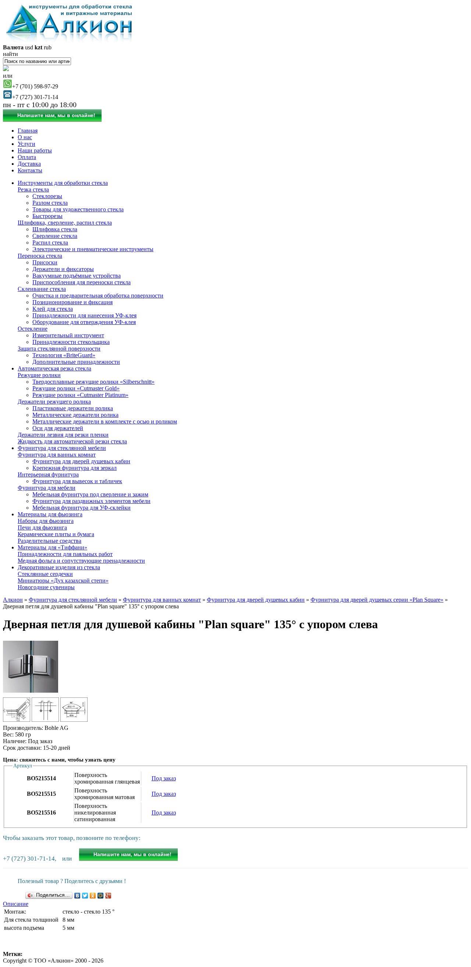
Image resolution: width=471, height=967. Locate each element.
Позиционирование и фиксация (72, 302)
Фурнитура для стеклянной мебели (62, 448)
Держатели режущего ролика (54, 401)
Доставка (29, 164)
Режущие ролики (39, 375)
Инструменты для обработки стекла (63, 183)
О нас (25, 137)
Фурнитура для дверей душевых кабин (81, 461)
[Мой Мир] (101, 895)
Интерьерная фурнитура (48, 474)
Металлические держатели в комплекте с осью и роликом (104, 421)
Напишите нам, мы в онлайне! (56, 115)
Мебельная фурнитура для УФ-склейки (81, 507)
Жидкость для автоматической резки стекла (72, 441)
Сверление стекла (54, 236)
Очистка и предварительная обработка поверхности (97, 295)
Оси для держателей (57, 428)
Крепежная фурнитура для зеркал (74, 468)
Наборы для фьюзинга (46, 521)
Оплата (27, 157)
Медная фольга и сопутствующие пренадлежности (81, 561)
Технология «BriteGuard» (63, 355)
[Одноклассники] (93, 895)
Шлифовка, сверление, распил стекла (65, 222)
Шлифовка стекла (54, 229)
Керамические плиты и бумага (56, 534)
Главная (28, 130)
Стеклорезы (47, 196)
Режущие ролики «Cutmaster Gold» (76, 388)
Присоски (44, 262)
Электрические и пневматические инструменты (92, 249)
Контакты (30, 170)
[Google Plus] (108, 895)
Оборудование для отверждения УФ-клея (84, 322)
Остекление (32, 329)
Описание (15, 904)
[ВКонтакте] (77, 895)
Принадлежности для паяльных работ (65, 554)
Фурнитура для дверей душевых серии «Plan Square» (377, 600)
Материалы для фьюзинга (50, 514)
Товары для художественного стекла (78, 209)
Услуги (26, 144)
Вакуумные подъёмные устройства (76, 275)
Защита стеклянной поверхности (59, 348)
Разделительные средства (49, 541)
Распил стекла (50, 242)
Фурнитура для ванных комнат (57, 454)
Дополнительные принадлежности (76, 362)
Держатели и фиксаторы (63, 269)
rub (48, 47)
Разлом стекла (50, 203)
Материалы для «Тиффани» (52, 547)
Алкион (13, 600)
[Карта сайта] (6, 69)
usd (29, 47)
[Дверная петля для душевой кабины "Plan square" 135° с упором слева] (30, 692)
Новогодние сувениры (46, 587)
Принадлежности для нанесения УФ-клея (84, 315)
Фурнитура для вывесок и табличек (77, 481)
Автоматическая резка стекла (54, 368)
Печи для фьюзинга (42, 527)
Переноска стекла (40, 256)
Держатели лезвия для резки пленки (63, 435)
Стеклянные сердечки (45, 574)
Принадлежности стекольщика (71, 342)
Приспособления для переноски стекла (81, 282)
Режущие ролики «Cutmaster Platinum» (80, 395)
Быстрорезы (47, 216)
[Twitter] (85, 895)
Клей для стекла (52, 309)
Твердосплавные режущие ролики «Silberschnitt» (93, 382)
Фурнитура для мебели (46, 488)
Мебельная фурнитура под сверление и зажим (90, 494)
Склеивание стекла (42, 289)
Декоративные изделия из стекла (59, 567)
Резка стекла (33, 189)
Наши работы (35, 150)
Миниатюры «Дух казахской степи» (63, 580)
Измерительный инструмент (68, 335)
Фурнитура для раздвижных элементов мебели (91, 501)
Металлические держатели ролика (75, 415)
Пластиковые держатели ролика (72, 408)
